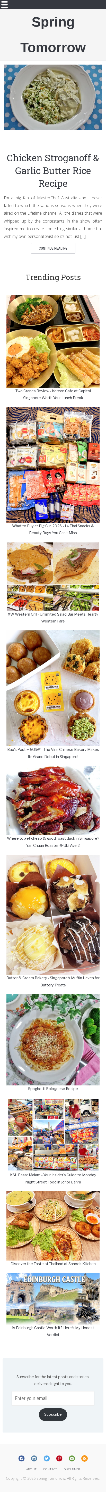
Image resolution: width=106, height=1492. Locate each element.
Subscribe (53, 1414)
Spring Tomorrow (53, 34)
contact (50, 1469)
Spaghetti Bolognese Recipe (53, 1088)
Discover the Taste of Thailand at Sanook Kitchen (53, 1264)
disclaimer (72, 1469)
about (31, 1469)
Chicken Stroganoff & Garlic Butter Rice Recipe (53, 170)
